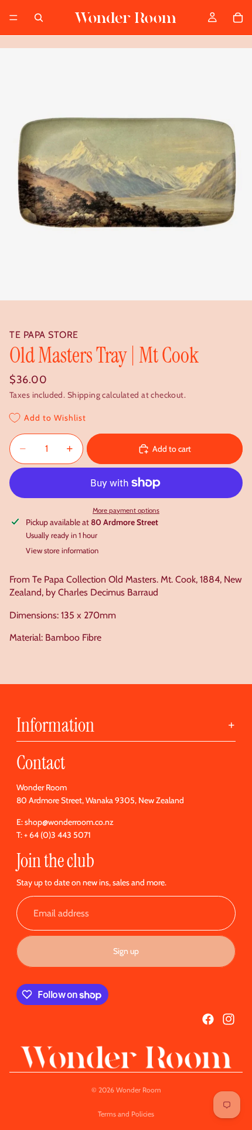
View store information (62, 550)
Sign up (126, 951)
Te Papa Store (44, 334)
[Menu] (13, 17)
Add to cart (171, 449)
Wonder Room (138, 1089)
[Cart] (238, 18)
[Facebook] (208, 1019)
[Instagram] (229, 1019)
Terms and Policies (126, 1113)
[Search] (39, 18)
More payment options (126, 510)
